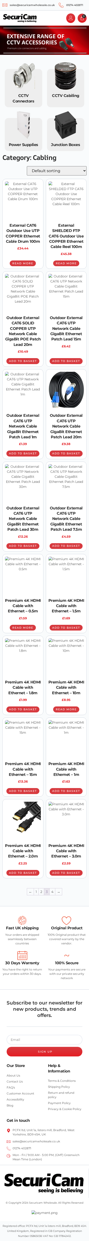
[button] (44, 18)
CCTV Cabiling (65, 95)
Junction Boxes (65, 144)
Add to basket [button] (23, 361)
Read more (22, 263)
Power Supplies (23, 144)
